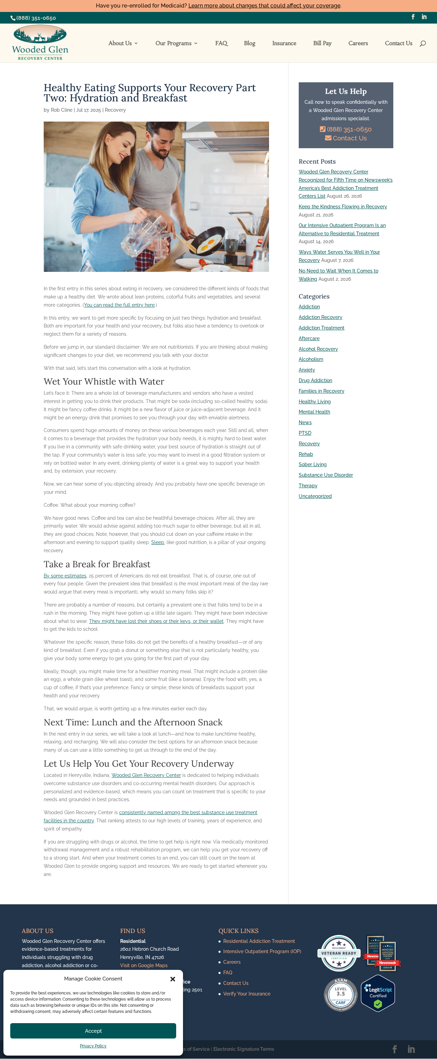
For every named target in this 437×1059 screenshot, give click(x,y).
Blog (249, 43)
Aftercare (309, 338)
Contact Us (398, 43)
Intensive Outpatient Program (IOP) (262, 951)
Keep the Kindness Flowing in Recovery (343, 206)
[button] (172, 979)
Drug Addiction (315, 380)
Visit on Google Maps (144, 965)
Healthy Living (315, 401)
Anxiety (307, 370)
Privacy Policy (93, 1046)
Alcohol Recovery (318, 349)
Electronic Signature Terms (243, 1049)
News (305, 422)
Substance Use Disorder (326, 475)
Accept (93, 1031)
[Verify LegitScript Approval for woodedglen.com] (378, 1010)
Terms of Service (191, 1049)
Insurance (284, 43)
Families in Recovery (321, 391)
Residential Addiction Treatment (259, 941)
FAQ (221, 43)
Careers (358, 43)
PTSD (305, 433)
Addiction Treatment (321, 328)
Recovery (115, 110)
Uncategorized (315, 496)
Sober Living (313, 464)
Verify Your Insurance (246, 994)
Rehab (306, 454)
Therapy (308, 485)
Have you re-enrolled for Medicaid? (218, 5)
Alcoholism (311, 359)
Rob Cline (61, 110)
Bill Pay (322, 43)
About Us (120, 43)
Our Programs (174, 43)
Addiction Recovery (320, 317)
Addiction (309, 306)
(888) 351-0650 (36, 18)
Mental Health (314, 412)
